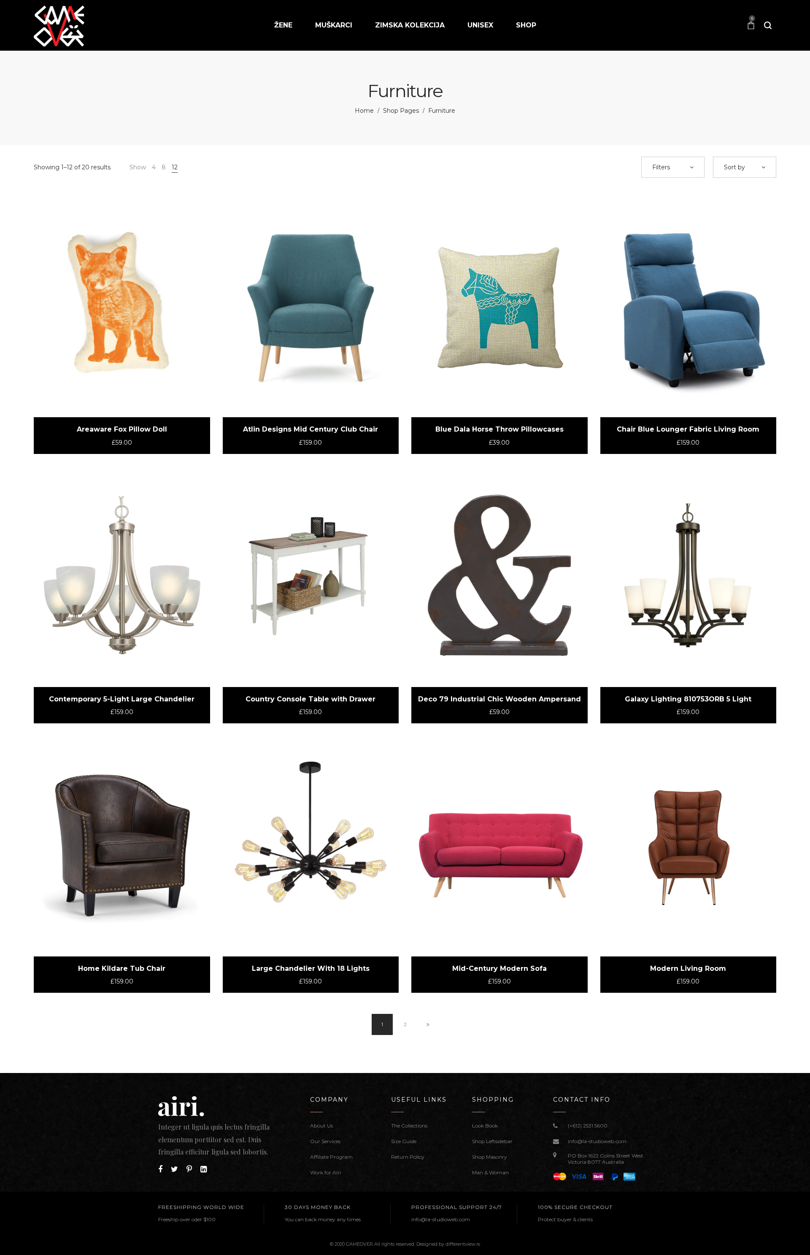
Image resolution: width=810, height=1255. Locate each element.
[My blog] (59, 25)
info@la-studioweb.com (597, 1141)
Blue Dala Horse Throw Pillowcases (499, 429)
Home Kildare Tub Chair (121, 968)
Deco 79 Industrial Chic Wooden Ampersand (499, 699)
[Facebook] (160, 1169)
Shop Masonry (489, 1157)
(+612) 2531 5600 (588, 1125)
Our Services (325, 1141)
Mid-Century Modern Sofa (499, 968)
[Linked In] (203, 1169)
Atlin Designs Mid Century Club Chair (310, 429)
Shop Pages (401, 110)
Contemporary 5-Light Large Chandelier (121, 699)
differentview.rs (463, 1244)
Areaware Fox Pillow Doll (122, 429)
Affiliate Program (331, 1157)
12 (175, 167)
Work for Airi (325, 1172)
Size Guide (403, 1141)
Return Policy (407, 1157)
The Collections (409, 1125)
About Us (321, 1125)
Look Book (485, 1125)
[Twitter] (174, 1169)
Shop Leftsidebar (492, 1141)
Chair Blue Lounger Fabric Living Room (688, 429)
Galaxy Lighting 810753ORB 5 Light (688, 699)
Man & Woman (490, 1172)
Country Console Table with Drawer (310, 699)
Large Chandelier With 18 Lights (311, 968)
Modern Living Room (688, 968)
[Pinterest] (189, 1169)
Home (364, 110)
